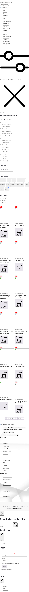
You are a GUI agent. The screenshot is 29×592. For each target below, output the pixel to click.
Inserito (23, 499)
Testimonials (6, 496)
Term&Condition (7, 451)
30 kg (4, 202)
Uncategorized (6, 122)
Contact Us (5, 15)
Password (4, 558)
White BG (5, 161)
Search (15, 526)
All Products (6, 446)
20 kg (4, 200)
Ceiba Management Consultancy (7, 499)
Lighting (5, 151)
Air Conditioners (6, 26)
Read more (3, 236)
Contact (5, 30)
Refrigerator (5, 142)
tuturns (6, 501)
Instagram (5, 494)
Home (4, 10)
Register (10, 569)
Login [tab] (4, 543)
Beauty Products (7, 126)
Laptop (4, 138)
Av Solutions (6, 25)
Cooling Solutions (6, 131)
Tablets (4, 145)
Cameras (5, 129)
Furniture (5, 149)
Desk (4, 154)
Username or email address (8, 553)
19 (20, 418)
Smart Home (6, 23)
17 (16, 418)
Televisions (5, 147)
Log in (4, 566)
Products (5, 20)
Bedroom (5, 156)
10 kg (4, 198)
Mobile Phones (6, 140)
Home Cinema (6, 135)
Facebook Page (6, 491)
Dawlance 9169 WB (19, 225)
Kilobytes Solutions (17, 508)
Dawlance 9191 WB (19, 260)
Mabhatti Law (18, 499)
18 (18, 418)
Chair (4, 158)
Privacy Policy (6, 448)
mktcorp (2, 501)
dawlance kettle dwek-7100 (7, 399)
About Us (5, 12)
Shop (4, 13)
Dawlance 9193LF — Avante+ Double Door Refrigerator (5, 297)
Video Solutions (6, 28)
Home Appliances (7, 21)
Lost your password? (14, 563)
